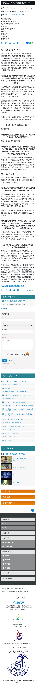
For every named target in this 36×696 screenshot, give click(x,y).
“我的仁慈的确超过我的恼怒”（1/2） (13, 286)
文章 (6, 15)
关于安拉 (21, 15)
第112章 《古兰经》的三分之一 (14, 384)
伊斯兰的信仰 (13, 15)
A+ (32, 8)
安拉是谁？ (8, 388)
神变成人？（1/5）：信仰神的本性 (15, 402)
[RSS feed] (23, 597)
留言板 (4, 591)
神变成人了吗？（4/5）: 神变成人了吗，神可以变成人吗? (19, 414)
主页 (3, 588)
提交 (4, 360)
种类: (3, 15)
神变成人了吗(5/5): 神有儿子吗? (14, 419)
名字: (4, 317)
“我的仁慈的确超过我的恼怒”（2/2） (15, 304)
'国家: (3, 323)
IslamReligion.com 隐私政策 (15, 591)
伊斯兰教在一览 (19, 588)
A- (26, 8)
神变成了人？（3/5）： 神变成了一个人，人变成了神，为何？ (19, 409)
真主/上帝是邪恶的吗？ (19, 467)
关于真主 (22, 453)
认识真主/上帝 (17, 474)
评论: (4, 338)
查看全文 (4, 308)
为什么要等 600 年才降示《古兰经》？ (20, 459)
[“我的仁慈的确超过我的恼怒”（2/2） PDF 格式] (14, 43)
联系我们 (26, 591)
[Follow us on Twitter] (18, 597)
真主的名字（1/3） (10, 429)
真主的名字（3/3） (10, 436)
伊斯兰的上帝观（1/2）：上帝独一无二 (16, 391)
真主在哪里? (8, 440)
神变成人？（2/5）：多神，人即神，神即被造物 (19, 405)
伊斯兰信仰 (13, 453)
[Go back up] (32, 510)
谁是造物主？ (16, 482)
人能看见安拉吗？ (10, 398)
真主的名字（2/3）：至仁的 (13, 433)
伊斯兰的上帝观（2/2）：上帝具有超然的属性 (18, 395)
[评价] (2, 43)
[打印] (10, 43)
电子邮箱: (4, 329)
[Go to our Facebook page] (12, 597)
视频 (6, 453)
